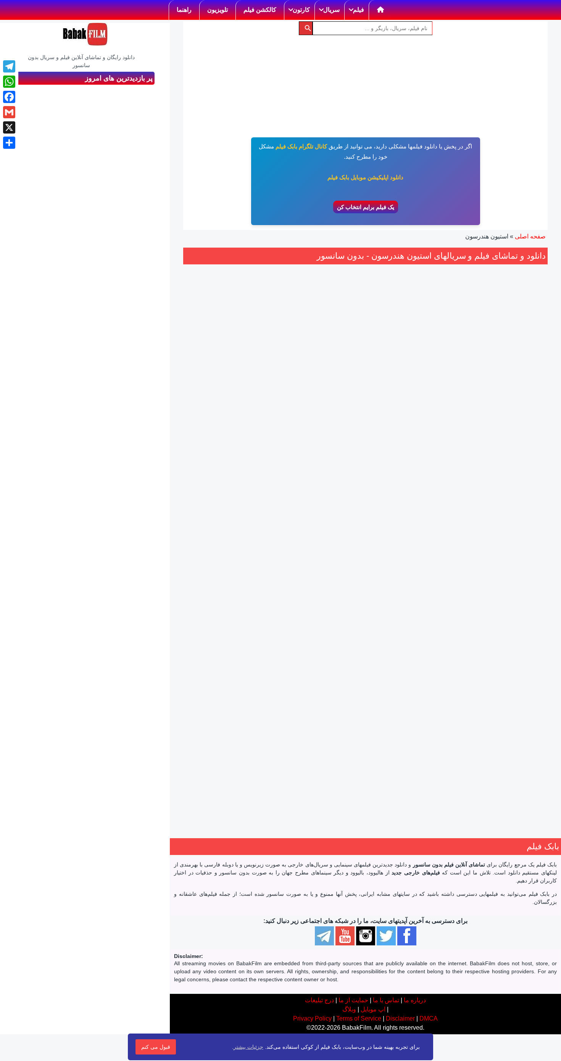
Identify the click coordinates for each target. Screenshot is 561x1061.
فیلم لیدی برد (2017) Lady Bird (240, 630)
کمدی (254, 697)
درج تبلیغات (319, 1000)
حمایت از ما (353, 1000)
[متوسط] (496, 419)
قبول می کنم (155, 1047)
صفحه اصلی (530, 236)
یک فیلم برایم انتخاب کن (365, 207)
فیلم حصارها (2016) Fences (491, 397)
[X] (9, 127)
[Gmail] (9, 112)
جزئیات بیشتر (248, 1047)
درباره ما (415, 1000)
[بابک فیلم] (85, 34)
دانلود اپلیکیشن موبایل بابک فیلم (365, 177)
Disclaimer (400, 1018)
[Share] (9, 142)
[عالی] (479, 419)
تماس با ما (386, 1000)
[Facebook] (9, 97)
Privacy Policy (312, 1018)
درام (520, 465)
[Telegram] (9, 66)
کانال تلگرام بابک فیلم (301, 146)
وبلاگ (349, 1009)
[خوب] (487, 419)
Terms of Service (358, 1018)
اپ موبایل (373, 1009)
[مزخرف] (512, 419)
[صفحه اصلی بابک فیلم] (380, 10)
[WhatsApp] (9, 81)
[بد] (504, 419)
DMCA (428, 1018)
